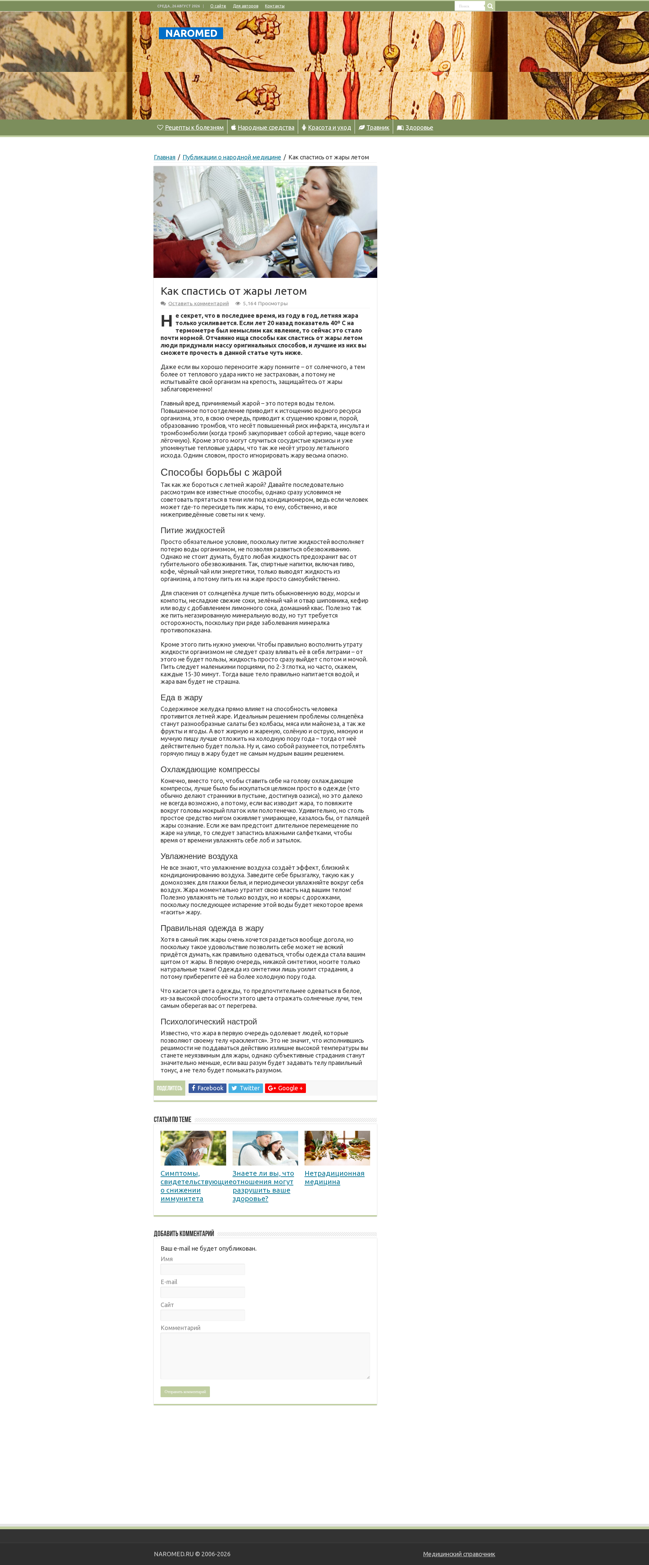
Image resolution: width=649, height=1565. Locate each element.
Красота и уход (329, 127)
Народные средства (266, 127)
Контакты (275, 6)
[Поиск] (490, 6)
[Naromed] (191, 32)
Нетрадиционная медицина (335, 1177)
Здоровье (419, 127)
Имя (167, 1258)
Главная (164, 157)
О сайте (218, 6)
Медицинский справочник (459, 1553)
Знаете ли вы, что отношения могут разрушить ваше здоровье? (263, 1185)
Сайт (167, 1304)
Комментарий (180, 1327)
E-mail (169, 1281)
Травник (377, 127)
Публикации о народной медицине (232, 157)
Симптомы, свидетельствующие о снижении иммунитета (197, 1185)
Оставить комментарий (198, 303)
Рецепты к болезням (194, 127)
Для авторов (245, 6)
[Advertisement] (367, 65)
